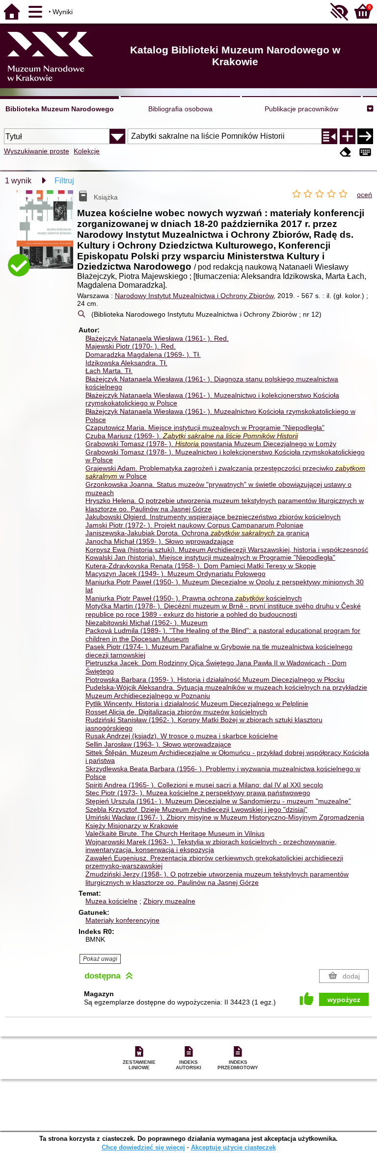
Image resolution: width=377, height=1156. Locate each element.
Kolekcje (87, 151)
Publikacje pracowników (301, 109)
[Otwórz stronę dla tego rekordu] (47, 235)
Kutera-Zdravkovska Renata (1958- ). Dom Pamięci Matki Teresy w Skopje (200, 566)
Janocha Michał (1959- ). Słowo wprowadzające (159, 541)
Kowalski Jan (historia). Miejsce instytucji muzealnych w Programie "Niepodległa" (210, 557)
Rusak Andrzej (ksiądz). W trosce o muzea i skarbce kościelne (181, 736)
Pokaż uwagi (100, 959)
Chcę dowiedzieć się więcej (143, 1147)
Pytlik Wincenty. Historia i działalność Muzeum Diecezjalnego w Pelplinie (196, 703)
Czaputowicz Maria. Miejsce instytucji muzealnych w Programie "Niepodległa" (204, 427)
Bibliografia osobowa (180, 109)
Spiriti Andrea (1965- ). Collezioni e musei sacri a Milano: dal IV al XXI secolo (204, 785)
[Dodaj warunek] (347, 136)
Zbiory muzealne (169, 901)
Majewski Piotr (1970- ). (130, 346)
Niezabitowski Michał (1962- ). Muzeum (146, 623)
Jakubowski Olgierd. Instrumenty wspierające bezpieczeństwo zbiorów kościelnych (213, 517)
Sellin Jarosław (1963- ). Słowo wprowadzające (158, 744)
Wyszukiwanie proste (36, 151)
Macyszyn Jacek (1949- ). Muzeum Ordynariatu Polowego (175, 574)
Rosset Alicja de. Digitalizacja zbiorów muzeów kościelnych (176, 712)
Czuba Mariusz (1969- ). (191, 436)
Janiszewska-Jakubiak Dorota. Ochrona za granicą (197, 533)
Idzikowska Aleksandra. (126, 363)
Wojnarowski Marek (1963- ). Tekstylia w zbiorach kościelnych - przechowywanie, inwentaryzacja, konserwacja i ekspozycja (211, 846)
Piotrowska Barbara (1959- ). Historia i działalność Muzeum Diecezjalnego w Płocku (215, 679)
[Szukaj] (365, 136)
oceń (364, 195)
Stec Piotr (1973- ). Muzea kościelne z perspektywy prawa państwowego (197, 793)
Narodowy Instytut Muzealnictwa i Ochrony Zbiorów (194, 296)
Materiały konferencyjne (122, 920)
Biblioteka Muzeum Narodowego (59, 109)
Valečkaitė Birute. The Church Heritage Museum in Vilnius (175, 833)
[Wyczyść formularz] (345, 152)
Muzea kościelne (111, 901)
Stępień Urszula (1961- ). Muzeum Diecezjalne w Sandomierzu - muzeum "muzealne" (218, 801)
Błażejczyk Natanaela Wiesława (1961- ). (157, 338)
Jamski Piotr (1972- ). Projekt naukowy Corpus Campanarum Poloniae (194, 525)
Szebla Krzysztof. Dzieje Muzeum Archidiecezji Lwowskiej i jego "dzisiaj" (196, 809)
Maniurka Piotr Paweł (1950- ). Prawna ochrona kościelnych (193, 598)
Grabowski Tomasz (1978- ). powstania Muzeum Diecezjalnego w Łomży (210, 444)
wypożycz (343, 1000)
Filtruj (64, 180)
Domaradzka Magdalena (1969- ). (143, 354)
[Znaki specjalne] (365, 152)
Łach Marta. (109, 371)
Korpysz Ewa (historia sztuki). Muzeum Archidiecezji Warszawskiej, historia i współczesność (226, 549)
